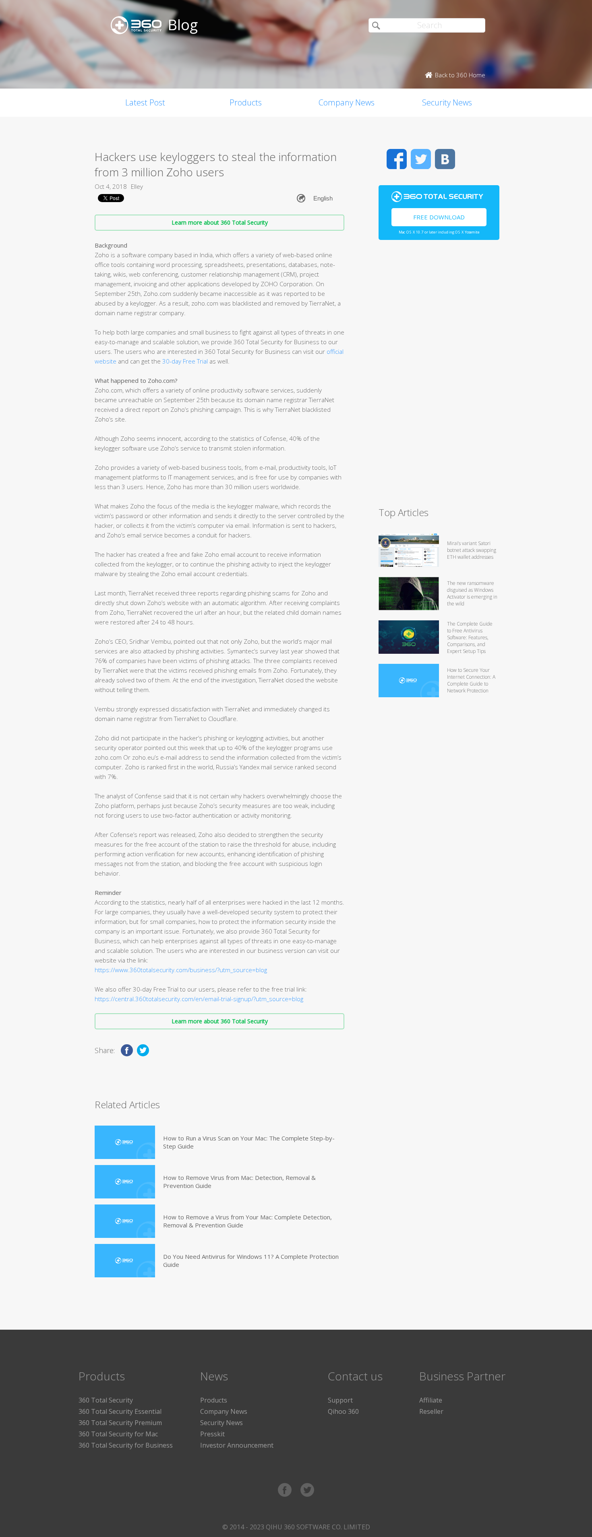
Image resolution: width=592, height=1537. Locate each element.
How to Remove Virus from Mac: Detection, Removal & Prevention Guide (239, 1181)
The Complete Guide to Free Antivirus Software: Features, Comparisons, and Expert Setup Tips (470, 637)
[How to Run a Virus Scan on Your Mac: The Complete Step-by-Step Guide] (125, 1142)
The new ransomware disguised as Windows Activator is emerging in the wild (472, 593)
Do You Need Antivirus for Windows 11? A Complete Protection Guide (251, 1260)
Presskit (212, 1434)
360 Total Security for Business (126, 1445)
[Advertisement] (439, 377)
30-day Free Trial (185, 361)
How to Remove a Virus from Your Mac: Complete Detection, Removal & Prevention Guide (247, 1221)
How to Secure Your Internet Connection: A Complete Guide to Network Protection (471, 680)
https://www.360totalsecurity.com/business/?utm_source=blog (181, 970)
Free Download (439, 217)
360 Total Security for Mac (118, 1434)
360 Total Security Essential (120, 1411)
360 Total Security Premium (120, 1422)
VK (445, 159)
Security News (447, 102)
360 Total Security (106, 1400)
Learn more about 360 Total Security (220, 222)
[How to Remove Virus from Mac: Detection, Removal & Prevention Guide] (125, 1181)
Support (340, 1400)
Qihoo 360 (343, 1411)
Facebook (397, 159)
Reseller (431, 1411)
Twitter (421, 159)
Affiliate (430, 1400)
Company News (347, 102)
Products (246, 102)
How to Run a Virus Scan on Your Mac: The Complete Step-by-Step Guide (249, 1142)
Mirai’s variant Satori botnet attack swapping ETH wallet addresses (471, 550)
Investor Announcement (236, 1445)
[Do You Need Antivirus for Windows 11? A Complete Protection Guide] (125, 1260)
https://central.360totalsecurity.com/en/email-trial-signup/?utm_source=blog (199, 999)
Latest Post (145, 102)
